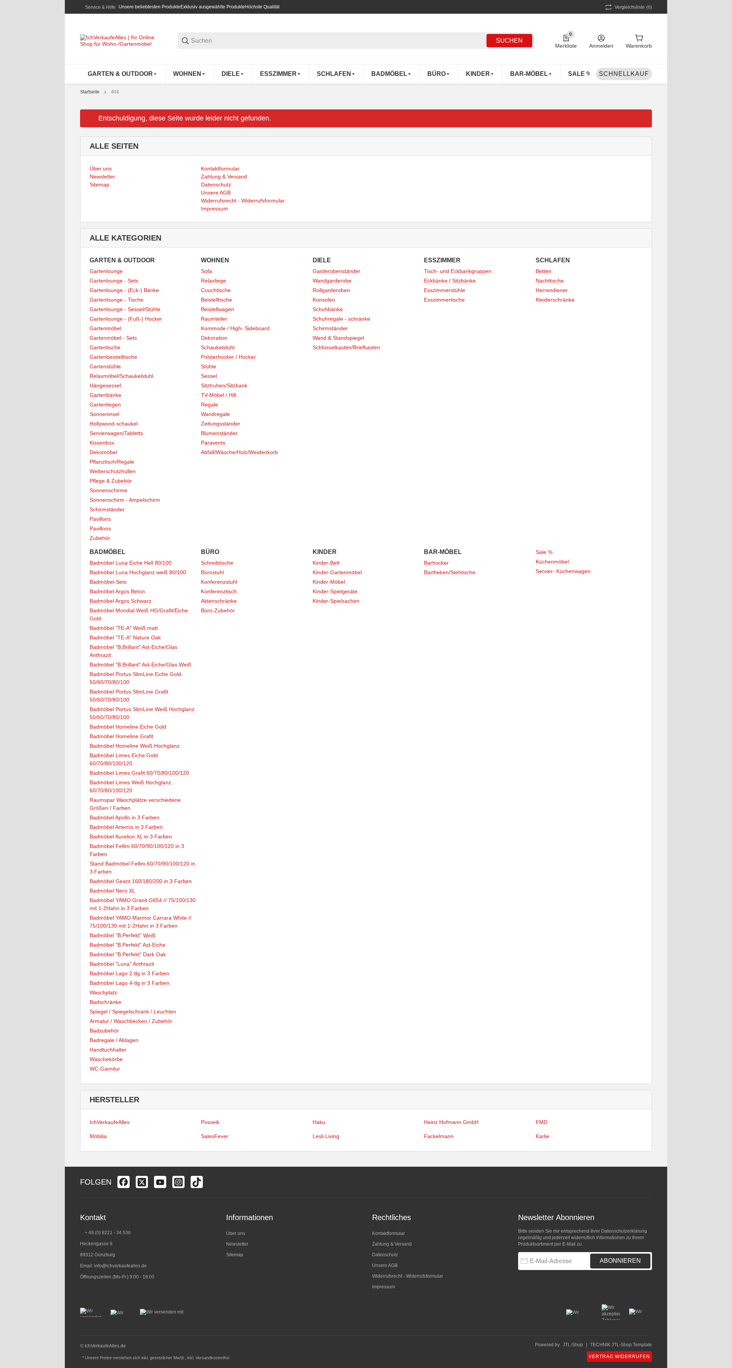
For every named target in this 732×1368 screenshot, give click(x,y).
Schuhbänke (328, 309)
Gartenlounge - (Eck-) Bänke (124, 290)
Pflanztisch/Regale (112, 462)
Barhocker (436, 563)
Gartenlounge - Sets (114, 281)
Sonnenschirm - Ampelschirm (125, 500)
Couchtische (216, 290)
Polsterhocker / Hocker (228, 357)
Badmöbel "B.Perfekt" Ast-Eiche (127, 945)
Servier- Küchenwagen (563, 571)
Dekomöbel (103, 452)
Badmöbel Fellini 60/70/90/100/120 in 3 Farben (137, 850)
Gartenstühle (105, 366)
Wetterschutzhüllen (113, 471)
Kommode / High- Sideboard (235, 328)
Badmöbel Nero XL (112, 891)
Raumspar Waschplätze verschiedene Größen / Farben (135, 804)
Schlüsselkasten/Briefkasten (346, 347)
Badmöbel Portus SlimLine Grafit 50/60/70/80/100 (129, 696)
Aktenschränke (219, 601)
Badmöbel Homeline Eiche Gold (128, 727)
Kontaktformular (388, 1233)
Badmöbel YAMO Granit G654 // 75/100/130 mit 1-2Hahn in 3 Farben (143, 904)
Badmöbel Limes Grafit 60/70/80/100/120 (139, 773)
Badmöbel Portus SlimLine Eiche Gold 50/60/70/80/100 (135, 678)
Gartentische (105, 347)
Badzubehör (104, 1031)
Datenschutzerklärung (624, 1231)
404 (115, 92)
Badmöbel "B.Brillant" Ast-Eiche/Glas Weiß (140, 665)
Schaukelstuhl (217, 347)
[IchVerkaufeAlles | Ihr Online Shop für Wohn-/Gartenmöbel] (118, 40)
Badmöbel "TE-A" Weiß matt (124, 628)
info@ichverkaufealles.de (120, 1265)
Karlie (542, 1136)
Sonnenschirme (108, 490)
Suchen (509, 40)
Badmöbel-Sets (108, 582)
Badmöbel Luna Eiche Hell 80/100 (131, 563)
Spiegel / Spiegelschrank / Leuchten (133, 1011)
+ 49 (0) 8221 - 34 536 (108, 1232)
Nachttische (550, 281)
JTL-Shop (573, 1344)
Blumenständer (219, 433)
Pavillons (100, 519)
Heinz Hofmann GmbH (451, 1122)
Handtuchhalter (108, 1050)
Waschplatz (103, 992)
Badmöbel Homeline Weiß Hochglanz (135, 746)
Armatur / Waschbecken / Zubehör (131, 1021)
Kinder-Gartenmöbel (337, 572)
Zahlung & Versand (392, 1244)
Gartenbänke (105, 395)
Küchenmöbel (552, 562)
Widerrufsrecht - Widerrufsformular (407, 1276)
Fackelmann (439, 1136)
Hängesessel (105, 385)
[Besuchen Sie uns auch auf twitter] (142, 1182)
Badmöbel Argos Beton (117, 591)
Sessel (209, 376)
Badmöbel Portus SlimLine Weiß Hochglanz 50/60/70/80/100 (142, 713)
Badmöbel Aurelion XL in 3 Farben (131, 836)
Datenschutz (385, 1254)
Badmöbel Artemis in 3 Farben (126, 827)
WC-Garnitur (105, 1069)
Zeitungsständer (220, 424)
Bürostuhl (212, 572)
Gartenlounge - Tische (116, 300)
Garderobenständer (336, 271)
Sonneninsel (104, 414)
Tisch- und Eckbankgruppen (457, 271)
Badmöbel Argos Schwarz (120, 601)
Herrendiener (552, 290)
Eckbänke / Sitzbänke (450, 281)
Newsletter (237, 1244)
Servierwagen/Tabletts (116, 433)
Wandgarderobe (332, 281)
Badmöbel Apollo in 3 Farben (124, 817)
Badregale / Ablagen (114, 1040)
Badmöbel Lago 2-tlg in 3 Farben (129, 973)
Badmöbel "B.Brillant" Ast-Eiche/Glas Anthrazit (133, 651)
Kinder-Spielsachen (336, 601)
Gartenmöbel (105, 328)
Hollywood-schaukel (114, 424)
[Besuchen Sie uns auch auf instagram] (178, 1182)
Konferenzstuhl (219, 582)
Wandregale (215, 414)
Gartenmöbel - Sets (113, 338)
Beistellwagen (217, 309)
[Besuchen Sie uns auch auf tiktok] (197, 1182)
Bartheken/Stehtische (449, 572)
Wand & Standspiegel (338, 338)
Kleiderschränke (555, 300)
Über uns (235, 1233)
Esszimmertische (444, 300)
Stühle (208, 366)
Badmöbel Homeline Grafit (121, 736)
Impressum (383, 1286)
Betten (543, 271)
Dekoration (214, 338)
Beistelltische (216, 300)
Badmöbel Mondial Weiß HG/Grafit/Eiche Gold (139, 614)
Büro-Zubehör (218, 610)
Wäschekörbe (106, 1059)
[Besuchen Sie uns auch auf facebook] (123, 1182)
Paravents (213, 443)
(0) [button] (633, 7)
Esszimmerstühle (444, 290)
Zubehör (100, 538)
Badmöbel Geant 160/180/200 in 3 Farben (141, 881)
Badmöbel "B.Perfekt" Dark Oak (128, 954)
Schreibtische (217, 563)
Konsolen (324, 300)
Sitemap (234, 1254)
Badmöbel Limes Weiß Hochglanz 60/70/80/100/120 (130, 786)
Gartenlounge (106, 271)
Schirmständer (107, 509)
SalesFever (214, 1136)
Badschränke (105, 1002)
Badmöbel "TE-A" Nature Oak (125, 637)
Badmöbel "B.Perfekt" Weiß (123, 935)
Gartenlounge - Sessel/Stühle (125, 309)
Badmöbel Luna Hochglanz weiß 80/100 (138, 572)
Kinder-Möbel (329, 582)
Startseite (90, 92)
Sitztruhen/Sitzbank (224, 385)
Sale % (544, 552)
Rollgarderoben (331, 290)
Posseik (210, 1122)
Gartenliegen (105, 404)
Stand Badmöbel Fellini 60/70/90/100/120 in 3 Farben (142, 868)
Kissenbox (102, 443)
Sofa (206, 271)
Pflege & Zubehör (111, 481)
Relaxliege (213, 281)
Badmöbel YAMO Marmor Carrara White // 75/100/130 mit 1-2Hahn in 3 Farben (140, 922)
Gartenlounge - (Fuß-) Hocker (126, 319)
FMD (541, 1122)
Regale (209, 404)
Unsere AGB (385, 1265)
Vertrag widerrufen (619, 1356)
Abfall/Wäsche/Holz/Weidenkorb (239, 452)
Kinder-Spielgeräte (335, 591)
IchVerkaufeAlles (110, 1122)
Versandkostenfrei (212, 1357)
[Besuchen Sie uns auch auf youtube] (160, 1182)
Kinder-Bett (326, 563)
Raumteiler (214, 319)
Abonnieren (620, 1260)
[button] (646, 1182)
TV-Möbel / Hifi (218, 395)
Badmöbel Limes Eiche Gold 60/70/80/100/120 (124, 759)
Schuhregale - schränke (341, 319)
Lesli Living (326, 1136)
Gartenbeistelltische (113, 357)
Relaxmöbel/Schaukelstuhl (121, 376)
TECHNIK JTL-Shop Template (621, 1344)
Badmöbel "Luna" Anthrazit (122, 964)
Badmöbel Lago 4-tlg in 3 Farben (129, 983)
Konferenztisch (219, 591)
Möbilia (98, 1136)
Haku (319, 1122)
